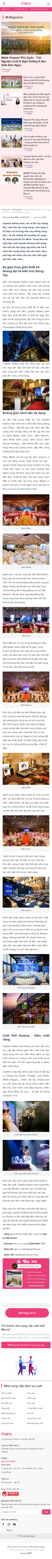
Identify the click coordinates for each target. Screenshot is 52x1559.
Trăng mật (5, 1408)
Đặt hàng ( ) (27, 1313)
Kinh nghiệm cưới (29, 1468)
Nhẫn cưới (31, 1398)
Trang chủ (5, 9)
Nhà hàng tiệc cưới (35, 1423)
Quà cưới (31, 1403)
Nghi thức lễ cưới (8, 1398)
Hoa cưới (31, 1393)
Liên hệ (17, 1482)
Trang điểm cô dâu (35, 1408)
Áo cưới (17, 1468)
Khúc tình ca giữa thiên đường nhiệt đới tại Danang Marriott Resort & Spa (36, 80)
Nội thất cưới (6, 1403)
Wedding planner (8, 1413)
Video (40, 1468)
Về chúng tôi (6, 1482)
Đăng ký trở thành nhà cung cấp (27, 1345)
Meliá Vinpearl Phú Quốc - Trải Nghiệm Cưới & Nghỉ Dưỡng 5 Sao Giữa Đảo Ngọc (23, 61)
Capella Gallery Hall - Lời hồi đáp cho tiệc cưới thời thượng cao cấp (37, 159)
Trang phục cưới (34, 1418)
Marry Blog (17, 210)
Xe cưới (30, 1413)
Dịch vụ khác (6, 1393)
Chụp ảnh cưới (7, 1423)
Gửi (46, 1512)
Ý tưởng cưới (6, 1468)
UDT (29, 1553)
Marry (9, 1530)
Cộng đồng (6, 1472)
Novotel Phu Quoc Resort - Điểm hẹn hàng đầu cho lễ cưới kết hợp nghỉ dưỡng (36, 122)
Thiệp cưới (5, 1418)
